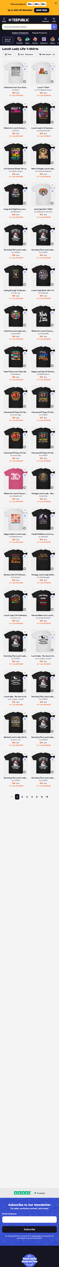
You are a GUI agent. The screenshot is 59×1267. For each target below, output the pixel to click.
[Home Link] (18, 20)
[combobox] (26, 27)
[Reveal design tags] (24, 81)
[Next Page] (47, 797)
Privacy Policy (36, 1236)
